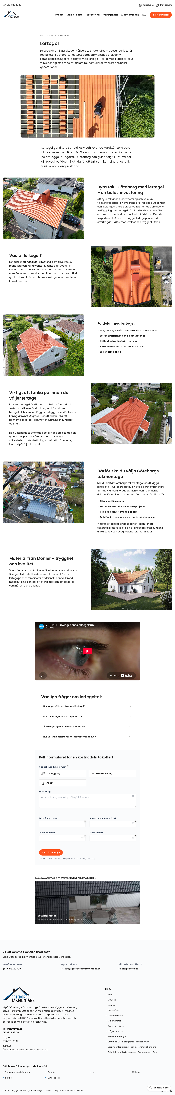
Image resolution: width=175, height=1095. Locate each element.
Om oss (59, 14)
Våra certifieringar (117, 1036)
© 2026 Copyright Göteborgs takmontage (22, 1090)
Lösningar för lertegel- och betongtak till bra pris (132, 1047)
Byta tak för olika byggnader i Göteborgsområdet (133, 1052)
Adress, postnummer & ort (103, 818)
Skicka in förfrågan (50, 852)
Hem (110, 994)
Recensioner (93, 14)
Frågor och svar (116, 1031)
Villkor (48, 1090)
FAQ (144, 14)
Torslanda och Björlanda (17, 1072)
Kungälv (51, 1072)
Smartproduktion (75, 1090)
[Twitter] (170, 1090)
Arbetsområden (130, 14)
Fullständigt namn (48, 818)
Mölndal (136, 1072)
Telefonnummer (47, 832)
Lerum (93, 1072)
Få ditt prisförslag (161, 15)
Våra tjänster (110, 14)
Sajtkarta (59, 1090)
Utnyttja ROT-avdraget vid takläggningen (128, 1041)
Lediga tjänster (75, 14)
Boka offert (113, 1010)
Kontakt (112, 1005)
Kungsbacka (54, 1077)
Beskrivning (45, 791)
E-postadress (96, 832)
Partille (8, 1077)
